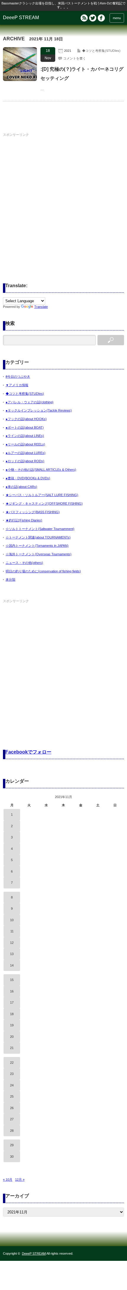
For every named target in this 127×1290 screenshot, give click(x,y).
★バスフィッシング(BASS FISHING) (33, 512)
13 (12, 954)
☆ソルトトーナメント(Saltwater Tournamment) (40, 529)
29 (12, 1145)
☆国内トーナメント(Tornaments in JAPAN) (37, 545)
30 (12, 1156)
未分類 (10, 579)
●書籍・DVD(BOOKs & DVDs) (28, 478)
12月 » (20, 1179)
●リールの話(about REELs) (25, 444)
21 (12, 1048)
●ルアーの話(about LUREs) (25, 453)
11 (12, 931)
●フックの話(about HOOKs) (26, 419)
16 (12, 991)
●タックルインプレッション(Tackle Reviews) (39, 410)
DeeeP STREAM (21, 17)
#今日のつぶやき (18, 376)
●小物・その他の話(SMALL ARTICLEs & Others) (41, 469)
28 (12, 1130)
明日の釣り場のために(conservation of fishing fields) (43, 571)
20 (12, 1036)
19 (12, 1025)
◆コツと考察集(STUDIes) (101, 50)
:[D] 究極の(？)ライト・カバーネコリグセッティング (81, 73)
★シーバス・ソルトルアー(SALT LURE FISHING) (42, 495)
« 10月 (7, 1179)
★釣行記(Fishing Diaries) (24, 520)
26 (12, 1108)
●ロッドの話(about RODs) (25, 461)
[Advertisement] (63, 201)
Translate (41, 306)
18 (12, 1014)
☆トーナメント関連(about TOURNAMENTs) (38, 537)
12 (12, 942)
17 (12, 1002)
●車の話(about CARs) (21, 486)
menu (117, 18)
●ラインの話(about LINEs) (25, 435)
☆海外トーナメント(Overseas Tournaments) (38, 554)
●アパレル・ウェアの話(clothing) (29, 402)
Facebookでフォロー (28, 751)
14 (12, 965)
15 (12, 980)
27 (12, 1119)
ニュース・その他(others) (24, 562)
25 (12, 1096)
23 (12, 1074)
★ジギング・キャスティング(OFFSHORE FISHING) (44, 503)
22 (12, 1062)
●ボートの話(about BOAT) (25, 427)
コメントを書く (74, 58)
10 (12, 920)
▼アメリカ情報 (17, 385)
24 (12, 1085)
